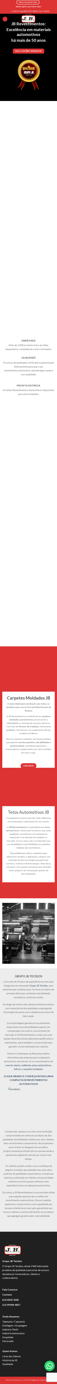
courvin (9, 1065)
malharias (26, 1065)
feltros (17, 1069)
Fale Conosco (9, 1289)
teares (17, 1065)
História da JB (9, 1360)
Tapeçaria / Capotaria (13, 1321)
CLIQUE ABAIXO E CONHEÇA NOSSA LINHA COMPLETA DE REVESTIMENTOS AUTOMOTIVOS (29, 1080)
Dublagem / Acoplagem (14, 1325)
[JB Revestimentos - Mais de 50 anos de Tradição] (28, 19)
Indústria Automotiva (13, 1333)
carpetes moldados (33, 1069)
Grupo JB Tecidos (38, 985)
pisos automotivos (41, 1065)
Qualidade (7, 1364)
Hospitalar (8, 1337)
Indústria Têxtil (10, 1329)
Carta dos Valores (11, 1356)
